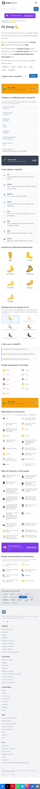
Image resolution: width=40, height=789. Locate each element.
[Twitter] (7, 621)
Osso (6, 374)
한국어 (20, 600)
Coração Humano (10, 448)
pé (25, 67)
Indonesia (6, 603)
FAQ (3, 738)
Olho (24, 379)
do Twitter (5, 702)
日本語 (13, 600)
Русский (31, 597)
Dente (25, 389)
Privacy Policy (6, 751)
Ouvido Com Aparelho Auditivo (10, 459)
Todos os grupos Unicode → (10, 652)
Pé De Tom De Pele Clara (10, 565)
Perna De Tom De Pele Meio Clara (28, 418)
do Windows (6, 699)
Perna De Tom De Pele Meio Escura (28, 448)
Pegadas (25, 575)
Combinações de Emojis (9, 718)
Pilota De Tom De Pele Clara (28, 505)
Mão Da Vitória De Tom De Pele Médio (29, 536)
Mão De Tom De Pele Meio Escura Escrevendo (10, 525)
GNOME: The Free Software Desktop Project (15, 763)
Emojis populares (7, 729)
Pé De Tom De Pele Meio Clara (10, 580)
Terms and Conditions (8, 748)
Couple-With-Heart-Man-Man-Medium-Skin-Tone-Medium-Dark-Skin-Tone (10, 507)
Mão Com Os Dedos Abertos (11, 530)
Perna (6, 389)
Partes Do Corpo (6, 22)
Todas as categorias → (8, 682)
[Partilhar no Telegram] (22, 786)
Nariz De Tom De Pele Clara (28, 464)
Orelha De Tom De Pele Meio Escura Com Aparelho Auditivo (28, 442)
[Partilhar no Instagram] (27, 786)
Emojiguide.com (6, 21)
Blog (3, 732)
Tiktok (4, 710)
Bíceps (6, 370)
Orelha (25, 384)
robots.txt (13, 774)
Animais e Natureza (8, 646)
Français (27, 594)
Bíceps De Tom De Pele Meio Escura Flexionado (10, 430)
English (5, 594)
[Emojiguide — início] (4, 612)
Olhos (25, 374)
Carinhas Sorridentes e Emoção (12, 674)
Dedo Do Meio (27, 580)
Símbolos (5, 638)
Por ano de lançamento (9, 724)
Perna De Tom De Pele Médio (28, 424)
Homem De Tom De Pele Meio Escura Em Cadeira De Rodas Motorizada (10, 491)
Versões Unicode (7, 726)
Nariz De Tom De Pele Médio (9, 440)
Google (4, 693)
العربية (26, 600)
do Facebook (6, 696)
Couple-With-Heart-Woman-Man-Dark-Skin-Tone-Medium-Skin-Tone (10, 499)
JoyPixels (5, 707)
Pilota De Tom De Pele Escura (10, 482)
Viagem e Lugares (7, 671)
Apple (4, 690)
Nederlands (13, 597)
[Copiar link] (32, 786)
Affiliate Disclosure (7, 754)
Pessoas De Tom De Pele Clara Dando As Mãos (29, 490)
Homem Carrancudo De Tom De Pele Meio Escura (29, 477)
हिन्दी (32, 600)
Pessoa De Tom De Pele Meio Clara (29, 524)
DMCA (4, 757)
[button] (20, 107)
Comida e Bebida (7, 649)
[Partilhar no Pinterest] (12, 786)
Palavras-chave (6, 721)
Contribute (5, 746)
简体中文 (6, 600)
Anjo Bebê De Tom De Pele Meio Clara (29, 530)
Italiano (5, 597)
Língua (6, 379)
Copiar (33, 76)
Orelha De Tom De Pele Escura (28, 454)
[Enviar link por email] (37, 786)
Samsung (5, 704)
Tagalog (14, 603)
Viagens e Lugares (8, 640)
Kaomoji (4, 735)
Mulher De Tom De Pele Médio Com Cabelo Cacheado (28, 498)
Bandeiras (5, 632)
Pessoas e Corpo (19, 21)
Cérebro (25, 370)
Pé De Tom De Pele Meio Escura (29, 570)
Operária (25, 513)
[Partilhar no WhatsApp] (17, 786)
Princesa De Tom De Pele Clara (10, 476)
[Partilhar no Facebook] (2, 786)
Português (23, 597)
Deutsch (20, 594)
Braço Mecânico (28, 459)
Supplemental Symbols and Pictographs (15, 151)
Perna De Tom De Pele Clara (10, 424)
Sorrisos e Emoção (8, 643)
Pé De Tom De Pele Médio (10, 575)
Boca (6, 384)
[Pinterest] (11, 621)
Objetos (4, 635)
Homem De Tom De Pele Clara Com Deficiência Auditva (10, 537)
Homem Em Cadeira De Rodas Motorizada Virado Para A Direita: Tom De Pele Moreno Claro (10, 516)
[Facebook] (3, 621)
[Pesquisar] (36, 9)
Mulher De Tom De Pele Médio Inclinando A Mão (28, 483)
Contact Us (5, 760)
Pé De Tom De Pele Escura (10, 570)
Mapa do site (5, 774)
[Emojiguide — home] (9, 3)
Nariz (6, 393)
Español (12, 594)
